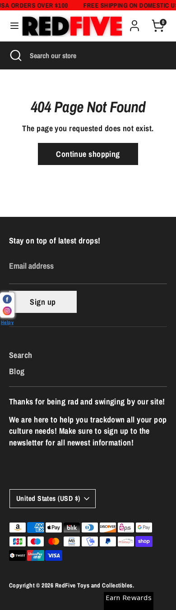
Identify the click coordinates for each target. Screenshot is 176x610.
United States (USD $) (48, 498)
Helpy (7, 322)
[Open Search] (15, 55)
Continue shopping (88, 154)
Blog (17, 371)
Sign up (43, 301)
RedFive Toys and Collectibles (94, 585)
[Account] (134, 22)
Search (20, 355)
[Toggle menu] (11, 26)
